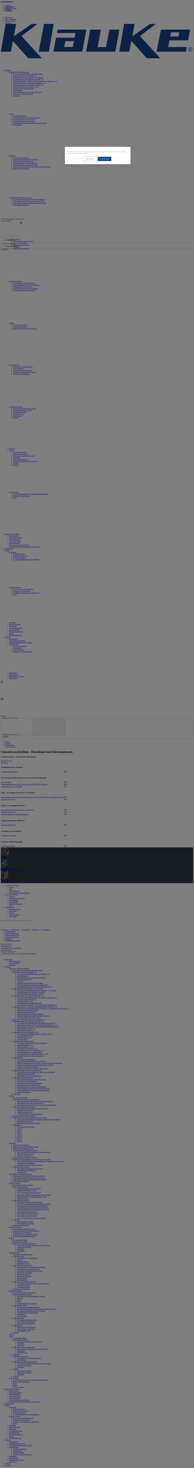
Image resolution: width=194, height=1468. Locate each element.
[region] (98, 155)
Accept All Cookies (104, 158)
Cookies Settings (89, 158)
